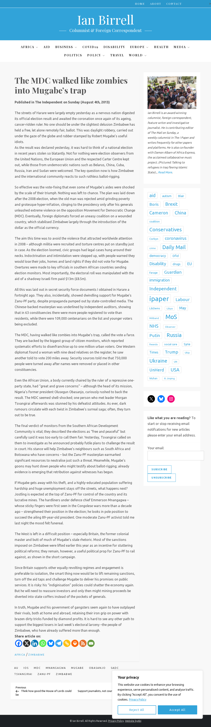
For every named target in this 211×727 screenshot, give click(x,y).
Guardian (173, 272)
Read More (165, 172)
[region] (157, 694)
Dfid (175, 256)
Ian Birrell (105, 19)
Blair (181, 196)
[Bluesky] (50, 643)
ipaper (159, 298)
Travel (117, 55)
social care (170, 344)
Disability (114, 47)
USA (175, 369)
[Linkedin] (34, 643)
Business (64, 47)
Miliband (154, 318)
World (136, 55)
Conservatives (165, 229)
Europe (137, 47)
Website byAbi (133, 721)
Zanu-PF (44, 674)
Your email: (156, 448)
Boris (154, 204)
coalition (154, 221)
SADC (115, 668)
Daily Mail (174, 247)
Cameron (158, 212)
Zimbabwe (36, 654)
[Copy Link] (66, 643)
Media (180, 47)
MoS (171, 316)
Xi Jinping (169, 378)
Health (161, 47)
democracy (157, 256)
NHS (153, 326)
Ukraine (158, 361)
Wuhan (153, 378)
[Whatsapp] (42, 643)
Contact (174, 3)
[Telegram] (58, 643)
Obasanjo (97, 668)
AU (16, 668)
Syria (187, 344)
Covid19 (90, 47)
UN (175, 361)
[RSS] (83, 643)
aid (152, 195)
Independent (163, 288)
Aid (46, 47)
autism (166, 196)
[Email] (91, 643)
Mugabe (77, 668)
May (182, 308)
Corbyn (153, 238)
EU (189, 264)
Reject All (136, 710)
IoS (26, 668)
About (155, 3)
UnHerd (156, 370)
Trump (171, 351)
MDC (37, 668)
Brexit (171, 204)
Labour (183, 299)
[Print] (75, 643)
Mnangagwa (56, 668)
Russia (174, 335)
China (180, 212)
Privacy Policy (137, 699)
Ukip (187, 352)
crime (152, 248)
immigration (159, 280)
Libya (170, 308)
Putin (154, 335)
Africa (27, 47)
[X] (26, 643)
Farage (153, 272)
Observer (170, 326)
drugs (177, 264)
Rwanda (153, 344)
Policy (94, 55)
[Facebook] (18, 643)
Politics (73, 55)
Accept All (177, 710)
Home (140, 3)
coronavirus (175, 238)
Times (153, 352)
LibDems (154, 308)
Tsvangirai (23, 674)
